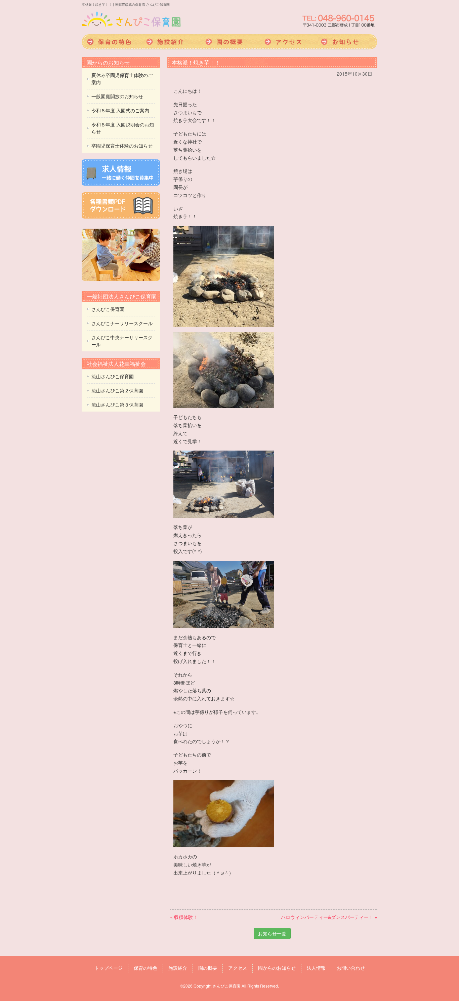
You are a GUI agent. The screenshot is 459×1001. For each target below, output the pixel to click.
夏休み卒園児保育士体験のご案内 (122, 78)
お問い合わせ (351, 967)
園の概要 (229, 41)
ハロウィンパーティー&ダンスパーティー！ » (329, 917)
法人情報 (316, 967)
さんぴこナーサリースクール (122, 323)
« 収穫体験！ (184, 917)
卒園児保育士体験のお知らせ (122, 145)
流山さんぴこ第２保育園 (117, 390)
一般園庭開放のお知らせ (117, 96)
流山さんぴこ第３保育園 (117, 404)
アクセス (288, 41)
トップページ (108, 967)
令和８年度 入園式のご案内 (120, 110)
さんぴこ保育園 (107, 309)
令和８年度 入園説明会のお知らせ (122, 128)
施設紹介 (170, 41)
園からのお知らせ (347, 41)
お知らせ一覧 (272, 933)
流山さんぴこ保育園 (112, 376)
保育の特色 (111, 41)
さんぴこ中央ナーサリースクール (122, 341)
